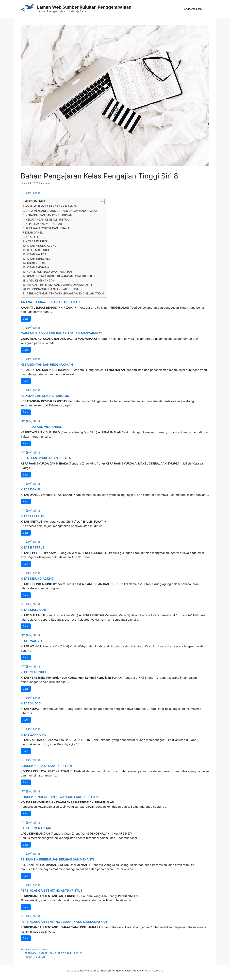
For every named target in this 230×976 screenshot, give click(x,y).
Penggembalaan (192, 8)
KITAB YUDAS (36, 263)
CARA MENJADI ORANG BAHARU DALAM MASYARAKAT (61, 210)
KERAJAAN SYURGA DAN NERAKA (47, 228)
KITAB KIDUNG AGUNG (42, 245)
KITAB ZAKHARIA (38, 267)
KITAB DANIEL (34, 232)
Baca (25, 318)
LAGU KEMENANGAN (40, 280)
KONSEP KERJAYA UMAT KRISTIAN (49, 271)
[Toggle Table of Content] (100, 201)
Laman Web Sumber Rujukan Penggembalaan (84, 7)
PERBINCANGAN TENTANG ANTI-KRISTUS (54, 289)
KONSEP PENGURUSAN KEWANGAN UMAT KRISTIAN (60, 276)
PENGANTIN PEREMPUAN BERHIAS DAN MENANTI (59, 284)
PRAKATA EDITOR (35, 956)
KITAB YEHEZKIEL (38, 258)
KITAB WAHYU (36, 254)
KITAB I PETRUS (36, 237)
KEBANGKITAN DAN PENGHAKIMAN (49, 215)
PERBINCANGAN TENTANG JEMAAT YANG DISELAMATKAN (65, 293)
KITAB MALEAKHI (37, 250)
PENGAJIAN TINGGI (36, 949)
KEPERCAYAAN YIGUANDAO (44, 224)
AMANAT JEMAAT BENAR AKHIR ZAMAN (51, 206)
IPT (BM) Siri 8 (30, 193)
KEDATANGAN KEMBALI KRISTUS (47, 219)
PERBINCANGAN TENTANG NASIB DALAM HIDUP (53, 953)
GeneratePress (154, 970)
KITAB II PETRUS (36, 241)
